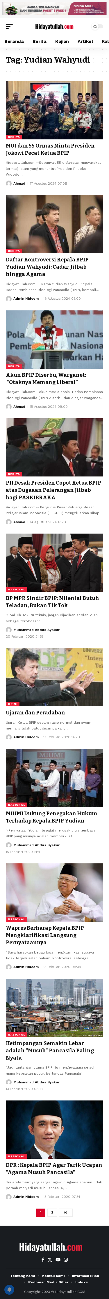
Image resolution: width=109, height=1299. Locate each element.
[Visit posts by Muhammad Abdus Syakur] (9, 630)
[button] (11, 26)
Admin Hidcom (26, 298)
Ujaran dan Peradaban (35, 712)
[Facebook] (43, 1260)
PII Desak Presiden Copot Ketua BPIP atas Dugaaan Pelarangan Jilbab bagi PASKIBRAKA (53, 490)
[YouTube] (58, 1260)
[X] (49, 1260)
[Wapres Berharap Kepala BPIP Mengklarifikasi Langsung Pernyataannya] (54, 892)
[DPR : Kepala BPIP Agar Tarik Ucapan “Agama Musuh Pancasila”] (54, 1129)
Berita (14, 137)
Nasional (16, 589)
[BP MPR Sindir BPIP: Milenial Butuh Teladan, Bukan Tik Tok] (54, 563)
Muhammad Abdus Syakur (36, 630)
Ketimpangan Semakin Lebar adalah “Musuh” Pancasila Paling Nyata (50, 1050)
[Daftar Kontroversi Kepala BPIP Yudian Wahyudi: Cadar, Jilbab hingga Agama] (54, 224)
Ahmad (19, 183)
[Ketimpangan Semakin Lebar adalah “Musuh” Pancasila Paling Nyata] (54, 1008)
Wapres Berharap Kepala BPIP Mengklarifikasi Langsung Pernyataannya (45, 935)
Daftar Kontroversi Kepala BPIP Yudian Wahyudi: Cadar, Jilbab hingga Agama (47, 266)
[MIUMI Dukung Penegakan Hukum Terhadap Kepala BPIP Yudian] (54, 778)
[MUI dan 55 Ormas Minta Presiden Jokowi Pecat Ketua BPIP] (54, 110)
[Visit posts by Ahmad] (9, 183)
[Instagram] (65, 1260)
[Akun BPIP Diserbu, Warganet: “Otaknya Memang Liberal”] (54, 339)
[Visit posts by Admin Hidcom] (9, 299)
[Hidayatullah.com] (54, 26)
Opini (12, 703)
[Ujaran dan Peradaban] (54, 677)
